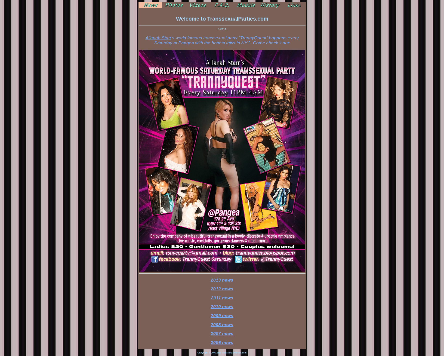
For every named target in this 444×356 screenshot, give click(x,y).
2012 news (222, 288)
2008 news (222, 324)
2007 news (222, 333)
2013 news (222, 280)
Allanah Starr (158, 37)
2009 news (222, 315)
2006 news (222, 342)
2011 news (222, 297)
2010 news (222, 306)
